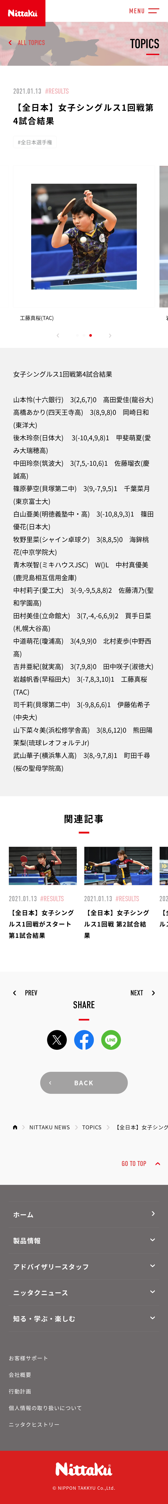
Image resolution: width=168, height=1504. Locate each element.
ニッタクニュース (40, 1292)
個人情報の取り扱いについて (45, 1407)
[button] (58, 336)
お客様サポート (28, 1358)
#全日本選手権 (35, 142)
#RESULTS (57, 91)
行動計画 (20, 1391)
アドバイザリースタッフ (51, 1266)
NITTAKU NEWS (49, 1127)
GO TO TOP (134, 1164)
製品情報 (27, 1240)
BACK (84, 1082)
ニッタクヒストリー (34, 1424)
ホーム (23, 1214)
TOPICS (92, 1127)
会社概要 (20, 1374)
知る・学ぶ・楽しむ (44, 1318)
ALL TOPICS (31, 43)
